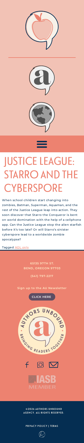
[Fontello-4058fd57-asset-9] (40, 365)
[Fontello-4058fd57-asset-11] (27, 365)
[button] (42, 144)
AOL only (22, 247)
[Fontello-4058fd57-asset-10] (54, 365)
